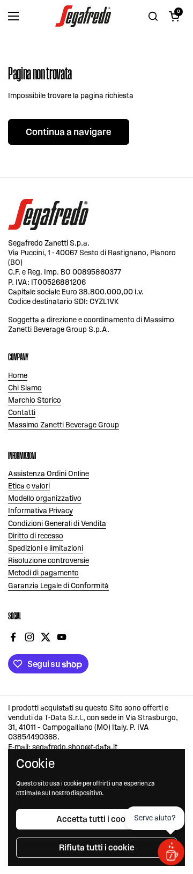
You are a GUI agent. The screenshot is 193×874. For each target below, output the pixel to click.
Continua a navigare (69, 132)
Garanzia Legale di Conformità (58, 586)
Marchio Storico (34, 400)
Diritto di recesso (35, 536)
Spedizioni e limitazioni (45, 548)
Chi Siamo (25, 388)
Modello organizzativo (44, 498)
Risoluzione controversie (48, 561)
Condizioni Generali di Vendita (57, 524)
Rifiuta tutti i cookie (96, 847)
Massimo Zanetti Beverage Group (63, 425)
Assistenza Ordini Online (48, 474)
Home (17, 376)
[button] (174, 16)
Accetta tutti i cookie (96, 819)
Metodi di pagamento (43, 573)
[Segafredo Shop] (83, 16)
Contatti (21, 413)
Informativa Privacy (40, 511)
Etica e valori (29, 486)
